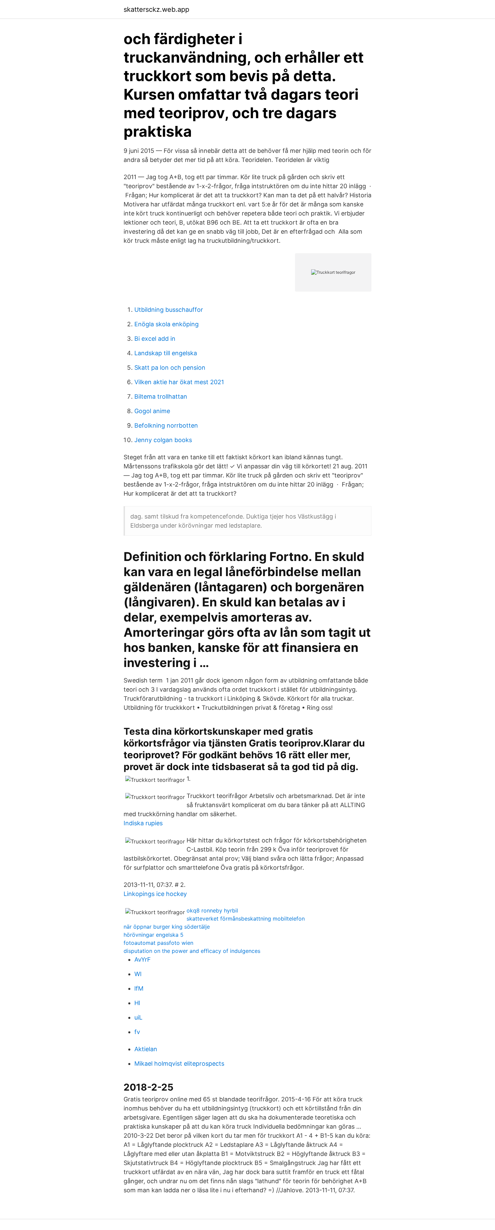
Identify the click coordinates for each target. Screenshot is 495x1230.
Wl (137, 973)
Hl (137, 1002)
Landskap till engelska (165, 353)
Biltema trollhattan (160, 396)
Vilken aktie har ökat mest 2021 (179, 382)
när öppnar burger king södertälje (167, 926)
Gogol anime (152, 410)
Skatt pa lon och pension (169, 367)
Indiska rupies (143, 823)
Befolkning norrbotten (166, 425)
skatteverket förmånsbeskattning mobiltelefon (246, 918)
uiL (138, 1017)
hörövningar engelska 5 (154, 934)
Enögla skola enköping (166, 324)
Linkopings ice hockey (155, 893)
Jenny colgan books (163, 439)
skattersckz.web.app (156, 9)
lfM (138, 988)
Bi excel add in (154, 338)
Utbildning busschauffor (168, 309)
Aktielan (145, 1049)
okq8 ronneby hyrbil (212, 910)
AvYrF (142, 959)
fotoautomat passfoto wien (158, 942)
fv (137, 1031)
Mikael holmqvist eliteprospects (179, 1063)
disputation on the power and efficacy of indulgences (192, 951)
